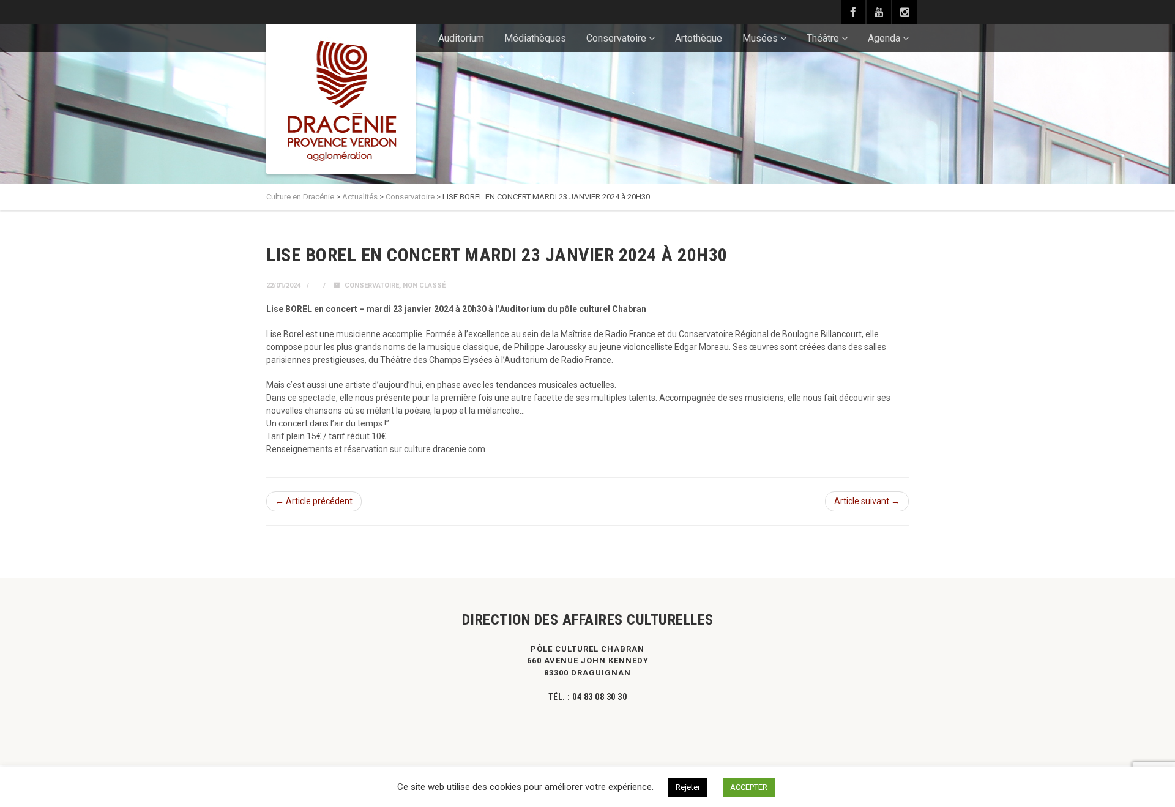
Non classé (424, 285)
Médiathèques (535, 38)
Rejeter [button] (688, 787)
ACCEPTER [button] (748, 787)
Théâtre (823, 38)
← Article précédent (313, 501)
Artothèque (698, 38)
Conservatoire (616, 38)
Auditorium (461, 38)
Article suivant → (867, 501)
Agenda (884, 38)
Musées (760, 38)
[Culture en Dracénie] (341, 99)
